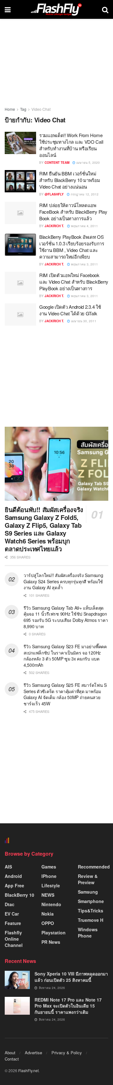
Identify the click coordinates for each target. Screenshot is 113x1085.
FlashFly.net (28, 1070)
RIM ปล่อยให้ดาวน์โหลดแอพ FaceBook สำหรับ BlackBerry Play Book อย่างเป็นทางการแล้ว (73, 212)
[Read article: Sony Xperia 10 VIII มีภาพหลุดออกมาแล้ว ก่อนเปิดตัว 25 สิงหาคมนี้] (17, 980)
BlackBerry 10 (19, 895)
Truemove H (90, 920)
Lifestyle (50, 885)
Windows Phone (88, 932)
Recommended (94, 866)
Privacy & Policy (66, 1053)
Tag (23, 109)
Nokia (47, 914)
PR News (50, 942)
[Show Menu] (8, 9)
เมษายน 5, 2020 (87, 162)
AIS (8, 866)
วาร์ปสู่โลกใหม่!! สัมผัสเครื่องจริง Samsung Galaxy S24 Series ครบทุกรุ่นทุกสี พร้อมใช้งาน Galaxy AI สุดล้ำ (63, 581)
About (10, 1053)
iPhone (48, 876)
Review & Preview (88, 879)
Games (48, 866)
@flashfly (54, 194)
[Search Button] (105, 9)
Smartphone (91, 901)
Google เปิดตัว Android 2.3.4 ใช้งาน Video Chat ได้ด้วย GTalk (70, 310)
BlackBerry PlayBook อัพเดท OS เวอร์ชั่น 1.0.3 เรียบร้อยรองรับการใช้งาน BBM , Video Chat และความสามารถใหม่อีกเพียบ (71, 246)
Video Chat (41, 109)
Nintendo (51, 904)
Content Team (57, 162)
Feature (13, 923)
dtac (9, 904)
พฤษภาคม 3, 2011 (84, 264)
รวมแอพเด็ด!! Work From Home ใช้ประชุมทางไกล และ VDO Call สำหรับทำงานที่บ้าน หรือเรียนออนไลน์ (71, 145)
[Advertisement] (56, 376)
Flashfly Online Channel (14, 938)
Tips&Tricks (90, 910)
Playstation (53, 932)
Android (13, 876)
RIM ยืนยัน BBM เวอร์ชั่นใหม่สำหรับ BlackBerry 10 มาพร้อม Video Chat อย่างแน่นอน (69, 180)
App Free (14, 885)
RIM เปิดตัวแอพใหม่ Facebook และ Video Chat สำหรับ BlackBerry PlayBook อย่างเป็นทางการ (73, 281)
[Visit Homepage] (56, 9)
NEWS (47, 895)
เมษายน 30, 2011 (83, 321)
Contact (12, 1059)
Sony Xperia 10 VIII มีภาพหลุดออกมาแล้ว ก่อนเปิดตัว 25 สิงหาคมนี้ (71, 976)
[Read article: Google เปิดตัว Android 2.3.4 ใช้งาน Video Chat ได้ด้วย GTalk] (20, 314)
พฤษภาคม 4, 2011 (84, 226)
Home (10, 109)
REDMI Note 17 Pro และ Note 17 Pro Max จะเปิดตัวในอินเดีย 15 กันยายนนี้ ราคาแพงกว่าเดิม (68, 1006)
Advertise (33, 1053)
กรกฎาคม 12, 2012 (84, 194)
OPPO (47, 923)
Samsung (88, 892)
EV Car (12, 914)
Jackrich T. (54, 226)
